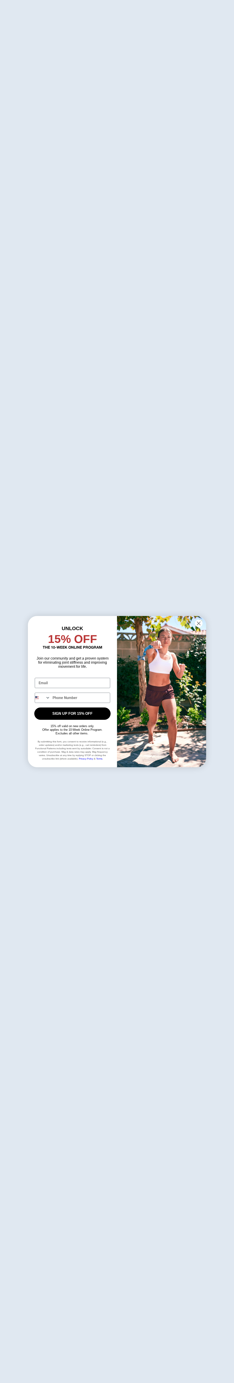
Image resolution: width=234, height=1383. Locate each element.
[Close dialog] (199, 623)
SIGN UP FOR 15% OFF (72, 713)
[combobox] (42, 698)
